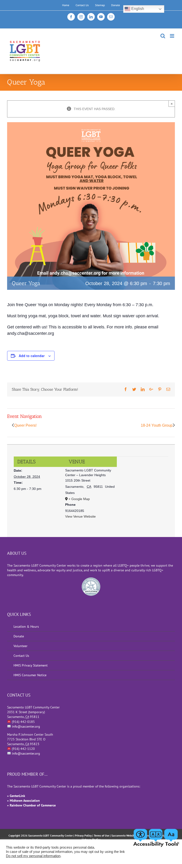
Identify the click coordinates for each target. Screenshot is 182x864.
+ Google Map (79, 499)
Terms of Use (101, 835)
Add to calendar (32, 355)
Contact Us (21, 656)
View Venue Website (80, 516)
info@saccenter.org (26, 726)
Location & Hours (26, 626)
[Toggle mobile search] (162, 35)
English (137, 9)
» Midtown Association (23, 800)
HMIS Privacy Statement (31, 665)
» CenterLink (16, 796)
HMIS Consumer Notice (30, 675)
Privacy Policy (83, 835)
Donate (19, 636)
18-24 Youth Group (157, 425)
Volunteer (20, 646)
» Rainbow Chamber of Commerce (31, 805)
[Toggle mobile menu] (172, 35)
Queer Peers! (25, 425)
